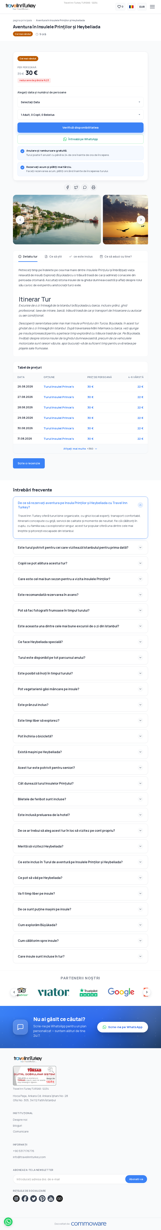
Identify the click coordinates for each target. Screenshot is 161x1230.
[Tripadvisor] (59, 1198)
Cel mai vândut (23, 33)
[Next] (141, 219)
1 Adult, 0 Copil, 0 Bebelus (38, 115)
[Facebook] (25, 1198)
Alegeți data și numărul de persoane (41, 92)
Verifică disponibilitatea (80, 127)
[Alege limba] (131, 7)
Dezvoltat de (62, 1224)
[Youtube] (51, 1198)
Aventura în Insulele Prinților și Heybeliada (60, 20)
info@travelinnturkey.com (29, 1157)
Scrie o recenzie (29, 463)
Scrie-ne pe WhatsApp (125, 1027)
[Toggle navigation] (152, 6)
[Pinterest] (42, 1198)
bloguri (17, 1125)
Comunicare (21, 1131)
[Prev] (20, 219)
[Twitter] (33, 1198)
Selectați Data (30, 102)
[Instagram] (16, 1198)
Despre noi (20, 1119)
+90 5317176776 (23, 1151)
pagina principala (22, 20)
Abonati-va (136, 1179)
